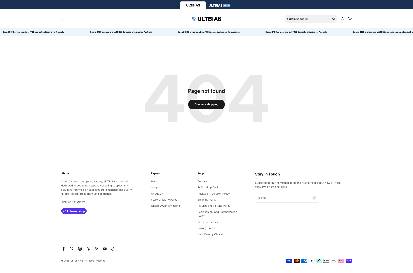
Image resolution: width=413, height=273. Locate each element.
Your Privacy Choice (210, 234)
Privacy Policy (206, 228)
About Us (157, 193)
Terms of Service (208, 222)
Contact (202, 181)
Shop (154, 187)
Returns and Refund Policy (213, 205)
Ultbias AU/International (166, 205)
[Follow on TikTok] (113, 249)
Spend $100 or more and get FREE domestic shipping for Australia (117, 32)
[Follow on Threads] (88, 249)
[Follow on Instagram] (80, 249)
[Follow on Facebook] (63, 249)
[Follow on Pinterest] (96, 249)
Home (154, 181)
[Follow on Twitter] (72, 249)
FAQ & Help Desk (208, 187)
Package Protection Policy (213, 193)
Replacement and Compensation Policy (217, 214)
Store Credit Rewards (164, 199)
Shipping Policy (206, 199)
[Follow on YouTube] (104, 249)
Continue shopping (206, 104)
